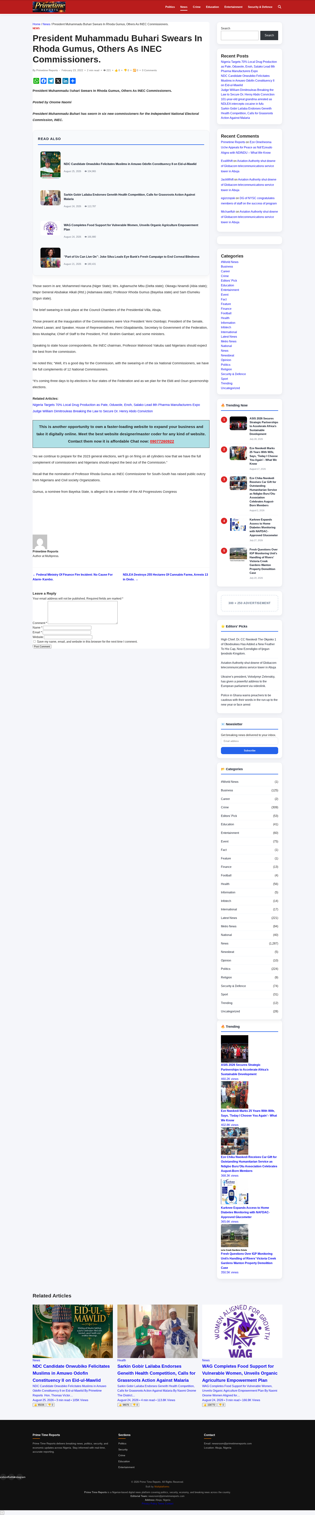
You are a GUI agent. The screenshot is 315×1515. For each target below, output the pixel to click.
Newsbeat (227, 355)
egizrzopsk (228, 198)
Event (224, 294)
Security (123, 1449)
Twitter (11, 1477)
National (226, 345)
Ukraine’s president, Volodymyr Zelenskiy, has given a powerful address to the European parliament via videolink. (248, 681)
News (183, 6)
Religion (226, 369)
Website (38, 637)
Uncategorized (230, 388)
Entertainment (233, 6)
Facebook (3, 1477)
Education (212, 6)
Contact (169, 1503)
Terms (161, 1503)
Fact (224, 299)
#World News (229, 262)
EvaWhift (227, 160)
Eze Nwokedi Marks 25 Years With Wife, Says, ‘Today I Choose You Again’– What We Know (264, 456)
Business (227, 266)
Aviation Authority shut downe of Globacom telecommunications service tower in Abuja (248, 166)
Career (225, 271)
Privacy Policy (149, 1503)
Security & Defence (260, 6)
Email (37, 632)
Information (228, 322)
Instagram (19, 1477)
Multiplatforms (161, 1486)
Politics (170, 6)
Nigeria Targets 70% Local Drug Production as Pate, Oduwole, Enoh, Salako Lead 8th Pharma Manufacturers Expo (116, 405)
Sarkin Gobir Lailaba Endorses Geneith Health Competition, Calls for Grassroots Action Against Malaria (247, 113)
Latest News (229, 336)
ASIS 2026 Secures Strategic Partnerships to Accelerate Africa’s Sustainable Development (264, 426)
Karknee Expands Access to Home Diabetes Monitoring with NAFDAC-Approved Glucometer (264, 527)
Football (226, 313)
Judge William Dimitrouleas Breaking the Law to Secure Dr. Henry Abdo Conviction (93, 411)
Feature (226, 304)
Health (225, 318)
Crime (197, 6)
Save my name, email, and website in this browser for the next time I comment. (87, 641)
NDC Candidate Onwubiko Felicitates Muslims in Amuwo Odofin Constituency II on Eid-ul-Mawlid (130, 164)
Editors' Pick (229, 280)
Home (36, 24)
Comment (40, 623)
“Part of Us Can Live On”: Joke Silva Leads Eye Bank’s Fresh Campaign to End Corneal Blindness (131, 256)
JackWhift (227, 179)
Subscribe (249, 750)
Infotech (226, 327)
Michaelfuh (228, 211)
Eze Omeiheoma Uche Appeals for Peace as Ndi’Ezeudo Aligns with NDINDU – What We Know (246, 147)
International (229, 331)
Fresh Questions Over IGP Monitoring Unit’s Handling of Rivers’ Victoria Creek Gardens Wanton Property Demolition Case (264, 561)
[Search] (279, 7)
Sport (224, 378)
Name (37, 627)
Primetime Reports (233, 142)
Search (225, 28)
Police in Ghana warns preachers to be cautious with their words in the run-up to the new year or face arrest (249, 700)
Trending (226, 383)
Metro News (228, 341)
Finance (226, 308)
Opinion (226, 360)
